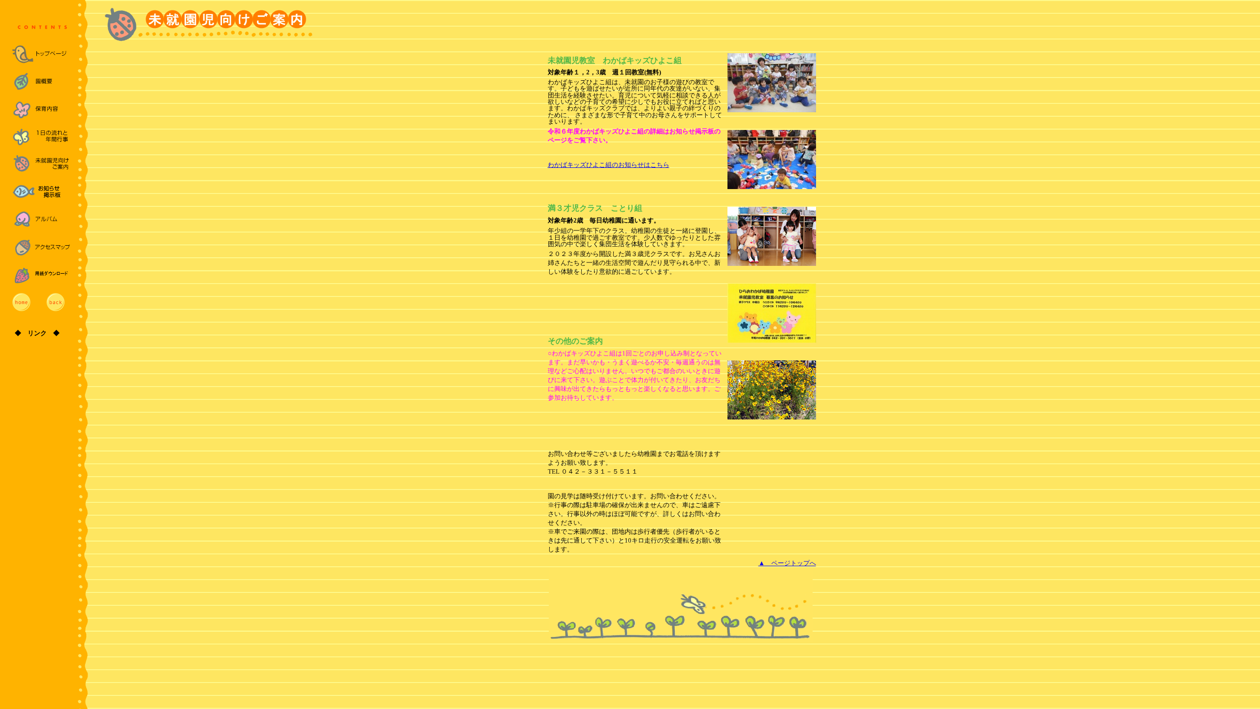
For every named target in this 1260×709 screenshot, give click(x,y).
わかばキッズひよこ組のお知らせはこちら (608, 164)
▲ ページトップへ (787, 563)
